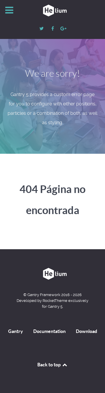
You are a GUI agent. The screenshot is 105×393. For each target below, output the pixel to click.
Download (86, 331)
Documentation (49, 331)
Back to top (49, 364)
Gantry (15, 331)
